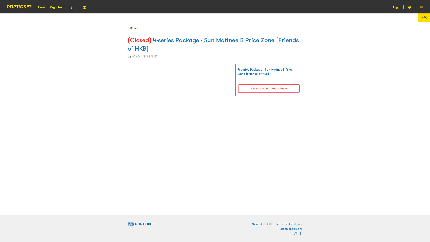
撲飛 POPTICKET (141, 224)
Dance (134, 28)
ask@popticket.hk (291, 228)
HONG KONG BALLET (145, 56)
